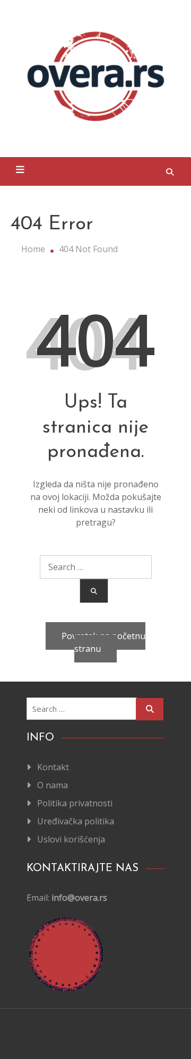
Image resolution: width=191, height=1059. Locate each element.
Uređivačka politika (75, 821)
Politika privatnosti (74, 803)
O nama (52, 785)
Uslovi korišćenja (71, 839)
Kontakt (53, 767)
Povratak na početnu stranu (103, 642)
